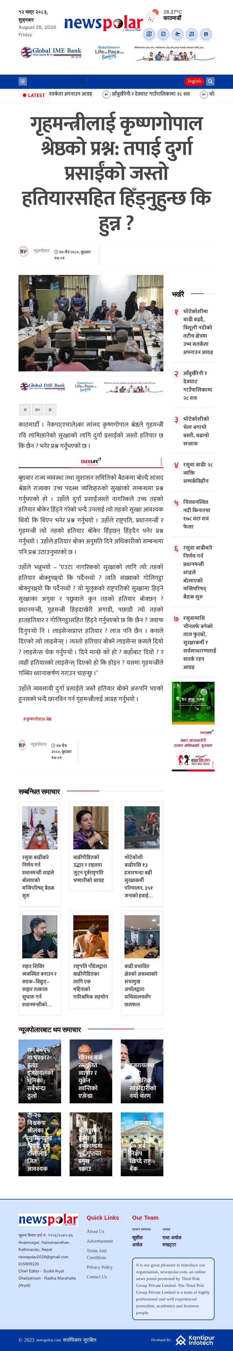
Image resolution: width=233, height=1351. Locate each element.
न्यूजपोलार (41, 251)
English (194, 81)
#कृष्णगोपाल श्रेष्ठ (37, 719)
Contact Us (97, 1276)
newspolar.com (48, 1340)
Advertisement (100, 1241)
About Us (95, 1231)
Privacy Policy (100, 1267)
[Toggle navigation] (82, 81)
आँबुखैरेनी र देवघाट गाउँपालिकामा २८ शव (116, 94)
